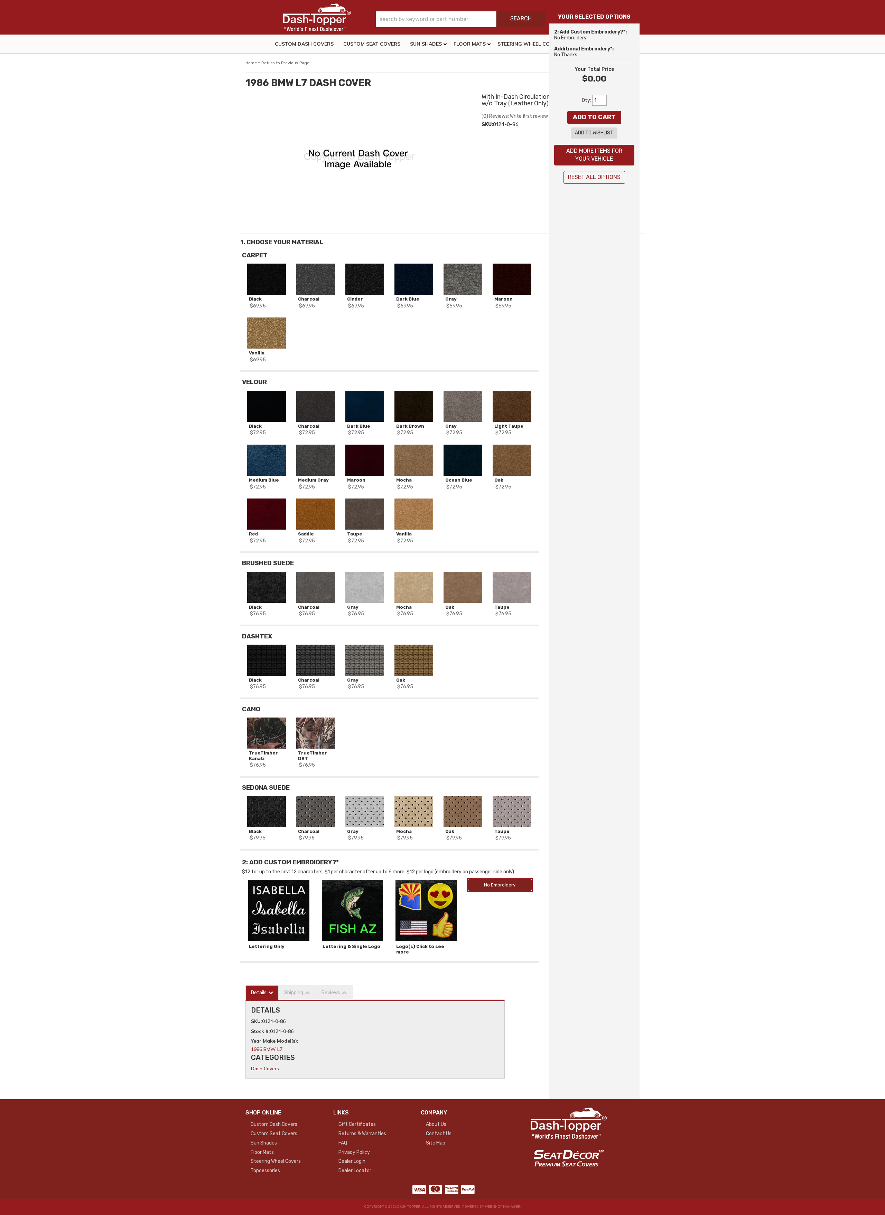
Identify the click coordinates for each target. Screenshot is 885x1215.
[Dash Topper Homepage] (317, 17)
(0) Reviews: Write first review (515, 116)
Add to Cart (594, 117)
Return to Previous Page (285, 62)
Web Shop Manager (502, 1207)
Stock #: (260, 1031)
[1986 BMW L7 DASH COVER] (358, 159)
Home (251, 62)
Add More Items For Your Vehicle (594, 155)
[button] (461, 19)
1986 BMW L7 (266, 1049)
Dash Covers (265, 1068)
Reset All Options (594, 177)
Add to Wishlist (594, 133)
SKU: (487, 124)
